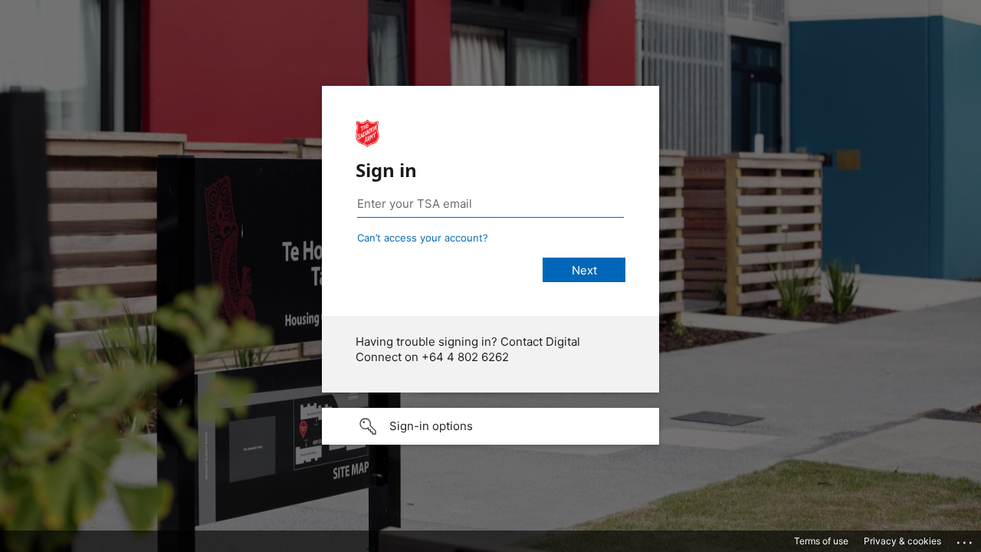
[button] (490, 426)
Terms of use (821, 541)
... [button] (965, 539)
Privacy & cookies (902, 541)
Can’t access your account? (422, 238)
